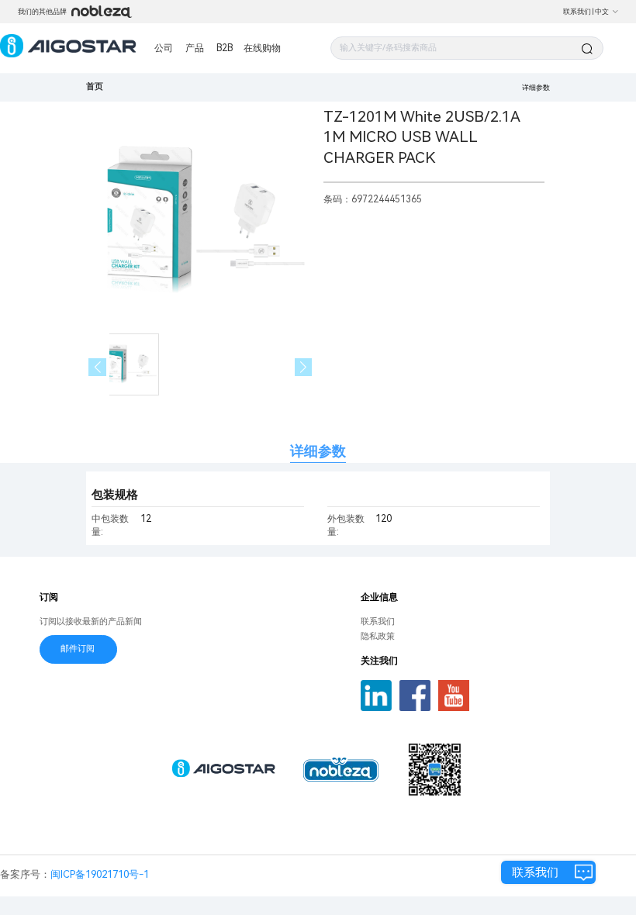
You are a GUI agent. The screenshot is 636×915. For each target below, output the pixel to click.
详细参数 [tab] (318, 451)
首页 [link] (94, 86)
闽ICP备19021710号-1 (99, 874)
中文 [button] (602, 12)
